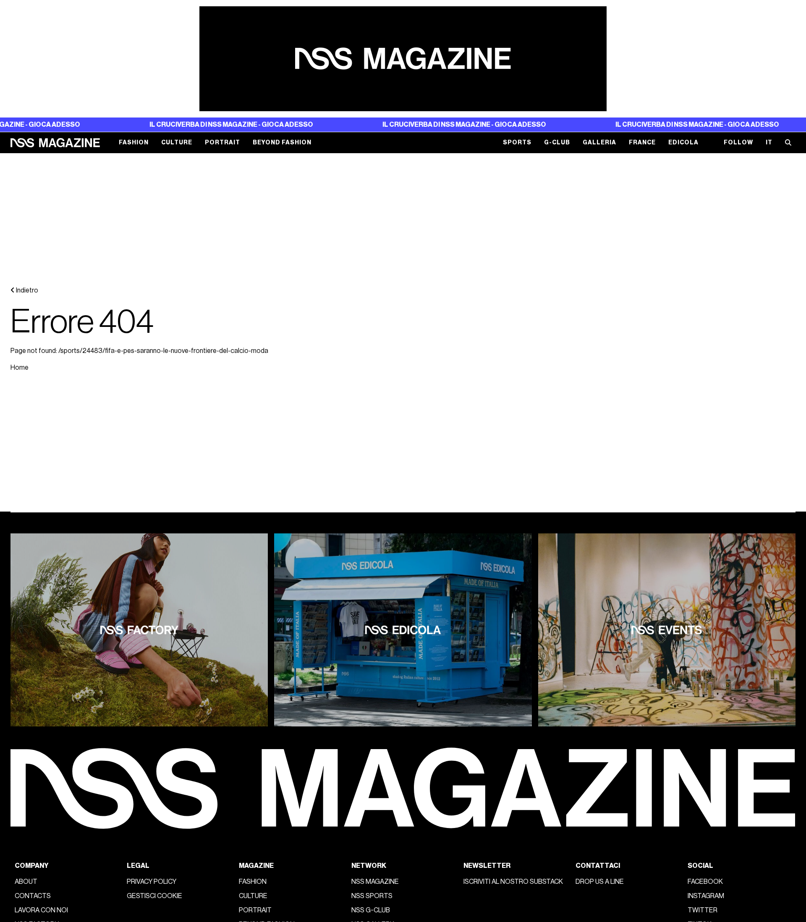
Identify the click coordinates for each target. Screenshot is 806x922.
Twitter (702, 910)
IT (769, 142)
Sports (517, 142)
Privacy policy (151, 881)
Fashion (134, 142)
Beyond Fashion (282, 142)
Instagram (706, 896)
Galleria (599, 142)
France (642, 142)
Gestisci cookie (154, 896)
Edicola (683, 142)
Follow (738, 142)
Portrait (222, 142)
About (26, 881)
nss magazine (375, 881)
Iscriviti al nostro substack (513, 881)
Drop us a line (600, 881)
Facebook (705, 881)
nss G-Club (370, 910)
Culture (176, 142)
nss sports (372, 896)
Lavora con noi (41, 910)
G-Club (557, 142)
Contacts (33, 896)
